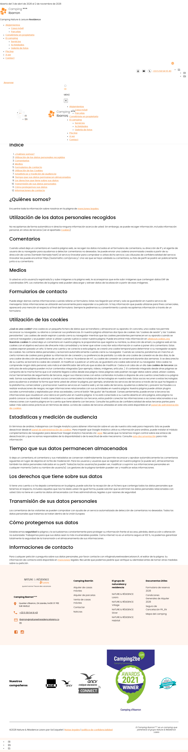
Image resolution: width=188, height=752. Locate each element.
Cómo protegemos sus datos (31, 187)
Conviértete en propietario (20, 35)
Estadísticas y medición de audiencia (35, 174)
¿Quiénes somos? (25, 154)
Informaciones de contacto (30, 190)
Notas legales (72, 730)
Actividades (17, 45)
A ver (8, 55)
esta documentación (144, 436)
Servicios (16, 41)
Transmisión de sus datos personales (35, 184)
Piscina (9, 51)
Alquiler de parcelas (84, 595)
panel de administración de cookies (51, 430)
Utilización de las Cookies (29, 171)
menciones (64, 560)
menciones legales (88, 209)
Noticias (77, 612)
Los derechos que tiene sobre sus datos (37, 180)
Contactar (79, 607)
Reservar (8, 83)
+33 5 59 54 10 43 (161, 71)
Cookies (65, 230)
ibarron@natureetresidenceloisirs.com (39, 621)
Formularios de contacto (28, 167)
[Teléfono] (149, 71)
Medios (19, 164)
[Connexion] (138, 71)
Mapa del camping (156, 614)
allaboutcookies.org (159, 339)
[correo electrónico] (144, 71)
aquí (99, 433)
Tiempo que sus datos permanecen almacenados (43, 177)
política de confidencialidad (97, 730)
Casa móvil (17, 28)
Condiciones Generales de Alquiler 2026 (157, 598)
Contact (10, 58)
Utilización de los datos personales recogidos (40, 157)
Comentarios (22, 161)
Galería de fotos (19, 48)
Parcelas (16, 32)
